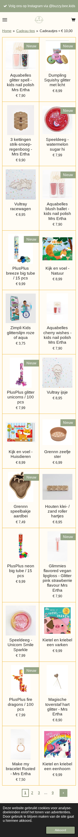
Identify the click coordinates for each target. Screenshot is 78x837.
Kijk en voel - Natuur (57, 270)
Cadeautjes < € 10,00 (56, 31)
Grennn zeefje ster (57, 454)
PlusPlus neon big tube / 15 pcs (20, 571)
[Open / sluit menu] (5, 19)
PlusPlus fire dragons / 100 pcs (21, 704)
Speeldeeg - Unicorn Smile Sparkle (21, 645)
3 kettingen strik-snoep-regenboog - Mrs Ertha (20, 146)
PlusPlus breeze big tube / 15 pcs (20, 273)
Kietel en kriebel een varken (57, 642)
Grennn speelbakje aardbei (20, 511)
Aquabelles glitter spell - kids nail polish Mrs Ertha (20, 82)
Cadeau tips (25, 31)
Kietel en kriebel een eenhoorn (57, 766)
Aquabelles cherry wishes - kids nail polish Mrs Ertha (57, 335)
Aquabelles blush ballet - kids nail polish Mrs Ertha (57, 211)
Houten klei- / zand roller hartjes (57, 511)
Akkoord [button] (60, 830)
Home (6, 31)
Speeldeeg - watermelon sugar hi (57, 144)
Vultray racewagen (20, 206)
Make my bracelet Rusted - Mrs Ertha (20, 769)
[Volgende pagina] (63, 793)
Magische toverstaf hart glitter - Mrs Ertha (57, 706)
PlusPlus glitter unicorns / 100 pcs (20, 397)
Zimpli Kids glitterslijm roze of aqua (20, 332)
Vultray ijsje (57, 392)
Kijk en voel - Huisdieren (20, 454)
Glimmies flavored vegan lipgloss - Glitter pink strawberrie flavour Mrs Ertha (57, 578)
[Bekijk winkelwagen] (73, 19)
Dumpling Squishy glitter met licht (57, 80)
